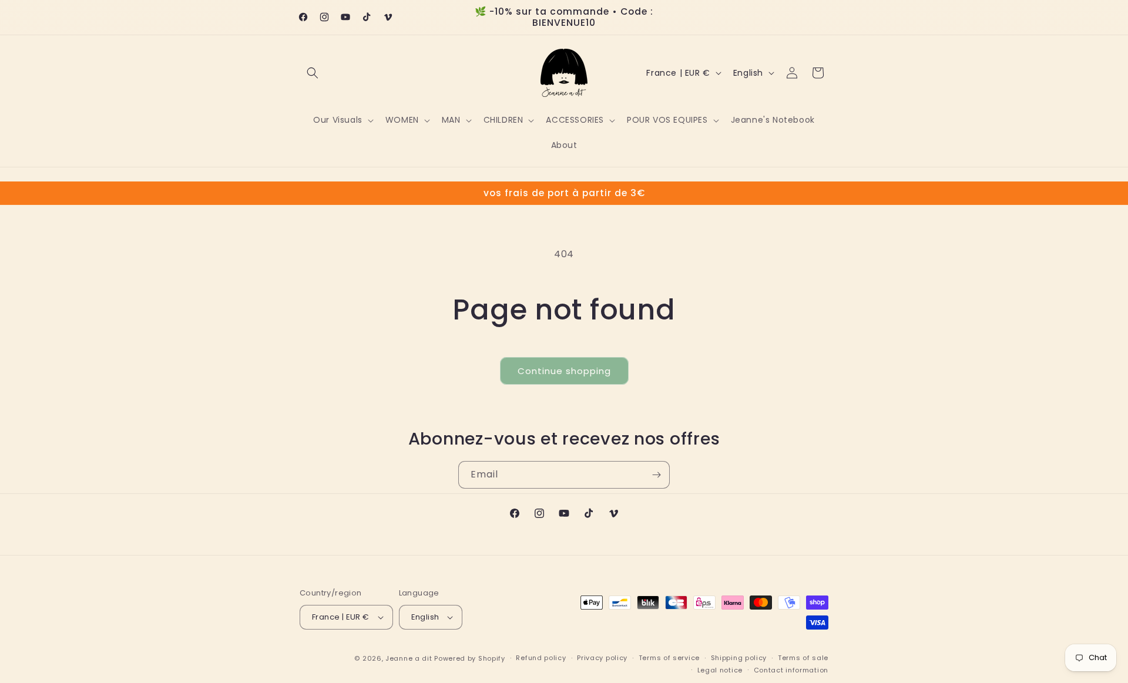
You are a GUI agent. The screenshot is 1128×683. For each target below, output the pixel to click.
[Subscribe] (656, 475)
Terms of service (669, 657)
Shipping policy (739, 657)
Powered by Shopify (469, 658)
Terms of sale (803, 657)
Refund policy (541, 657)
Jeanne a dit (408, 658)
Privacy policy (602, 657)
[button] (312, 73)
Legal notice (720, 670)
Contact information (791, 670)
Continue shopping (564, 371)
